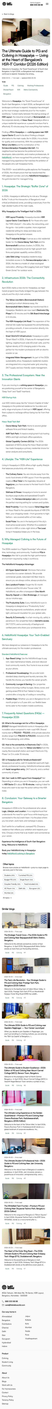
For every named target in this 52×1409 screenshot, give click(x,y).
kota (27, 1323)
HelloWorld (6, 157)
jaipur (27, 1316)
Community (6, 1365)
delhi (4, 1331)
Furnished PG (25, 875)
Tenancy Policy (8, 1400)
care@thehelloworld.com (15, 1305)
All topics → (7, 898)
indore (4, 1346)
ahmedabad (7, 1316)
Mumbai (8, 893)
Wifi (18, 90)
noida (27, 1331)
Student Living (7, 1362)
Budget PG (10, 880)
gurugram (6, 1339)
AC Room (9, 888)
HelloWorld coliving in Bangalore (21, 853)
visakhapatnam (31, 1338)
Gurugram (34, 888)
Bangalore (7, 94)
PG (12, 85)
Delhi (22, 888)
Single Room (26, 880)
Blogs (4, 1381)
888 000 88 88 (36, 5)
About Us (5, 1377)
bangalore (6, 1320)
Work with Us (7, 1385)
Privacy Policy (7, 1396)
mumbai (28, 1327)
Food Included (31, 884)
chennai (5, 1328)
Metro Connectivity (31, 90)
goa (3, 1335)
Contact (5, 1392)
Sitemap (5, 1404)
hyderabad (6, 1342)
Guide (5, 85)
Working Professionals (35, 85)
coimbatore (6, 1324)
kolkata (28, 1320)
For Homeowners (9, 1389)
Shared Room (8, 90)
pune (27, 1335)
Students (9, 875)
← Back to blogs (8, 14)
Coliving (21, 85)
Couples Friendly (12, 884)
